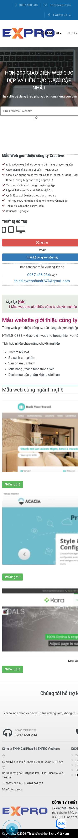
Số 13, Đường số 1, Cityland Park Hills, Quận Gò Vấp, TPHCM (33, 775)
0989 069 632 (35, 783)
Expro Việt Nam (59, 833)
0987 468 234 (26, 735)
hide (22, 301)
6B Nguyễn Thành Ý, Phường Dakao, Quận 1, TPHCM (32, 761)
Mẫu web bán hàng (14, 125)
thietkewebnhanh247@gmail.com (42, 281)
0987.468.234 (28, 5)
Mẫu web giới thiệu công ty (45, 125)
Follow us (60, 15)
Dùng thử (14, 484)
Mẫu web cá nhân (46, 130)
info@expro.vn (60, 5)
